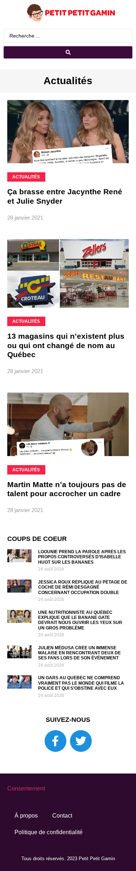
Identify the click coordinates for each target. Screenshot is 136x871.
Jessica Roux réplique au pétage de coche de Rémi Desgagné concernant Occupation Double (82, 587)
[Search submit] (68, 52)
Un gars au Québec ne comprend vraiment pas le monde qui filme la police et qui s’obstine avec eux (81, 683)
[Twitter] (81, 741)
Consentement (26, 788)
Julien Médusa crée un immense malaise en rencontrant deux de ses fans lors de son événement (79, 653)
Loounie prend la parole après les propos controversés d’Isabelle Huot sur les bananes (82, 557)
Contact (62, 815)
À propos (26, 815)
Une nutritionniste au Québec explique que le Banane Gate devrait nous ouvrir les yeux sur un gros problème (80, 620)
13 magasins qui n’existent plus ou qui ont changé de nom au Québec (65, 345)
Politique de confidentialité (49, 832)
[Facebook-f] (55, 741)
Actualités (68, 80)
